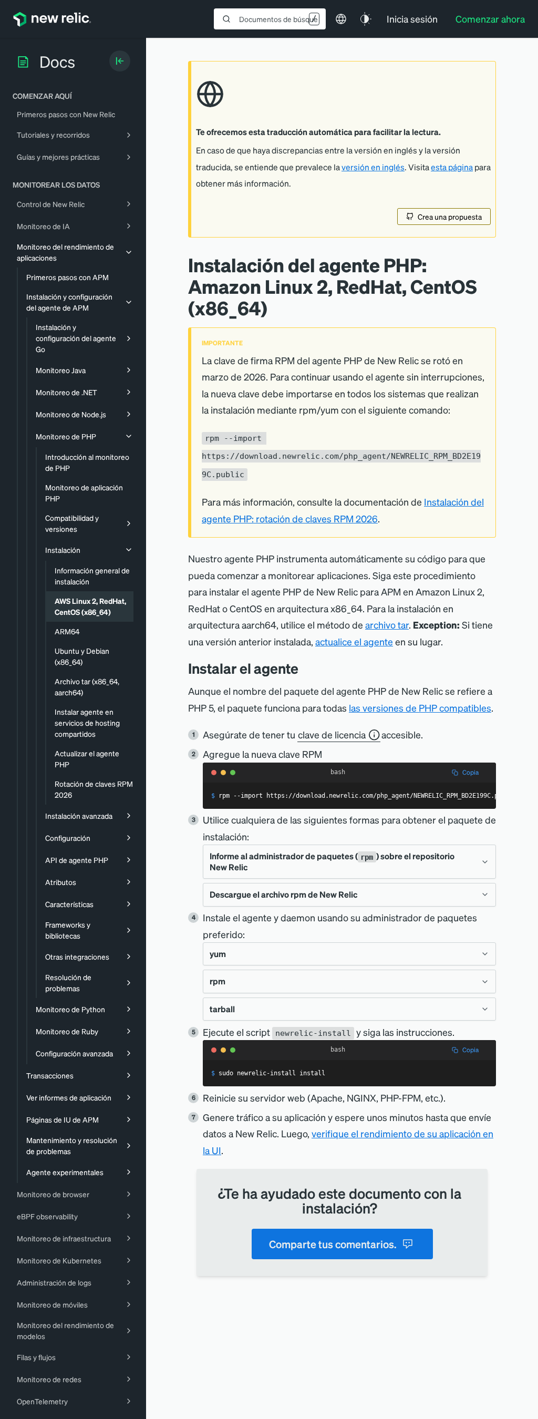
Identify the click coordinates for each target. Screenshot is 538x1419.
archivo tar (387, 625)
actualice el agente (354, 641)
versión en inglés (373, 167)
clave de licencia (332, 734)
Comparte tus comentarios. (333, 1244)
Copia (470, 772)
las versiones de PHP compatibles (420, 708)
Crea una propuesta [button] (450, 216)
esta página (452, 167)
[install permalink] (306, 668)
